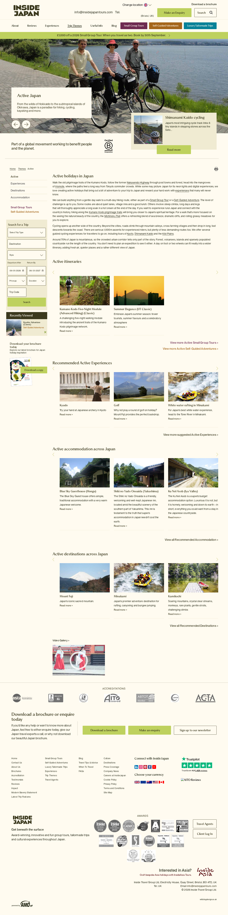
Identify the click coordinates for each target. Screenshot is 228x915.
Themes (22, 169)
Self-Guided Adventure (186, 200)
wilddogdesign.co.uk (208, 899)
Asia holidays (162, 875)
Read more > (66, 331)
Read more (174, 150)
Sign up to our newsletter (195, 730)
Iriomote (59, 186)
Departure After (14, 262)
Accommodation (20, 197)
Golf (116, 405)
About (15, 26)
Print (216, 169)
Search (201, 13)
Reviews (32, 26)
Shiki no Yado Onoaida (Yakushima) (136, 491)
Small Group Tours (134, 25)
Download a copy (33, 370)
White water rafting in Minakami (188, 405)
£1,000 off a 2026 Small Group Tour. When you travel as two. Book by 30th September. (111, 35)
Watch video (79, 660)
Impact (14, 788)
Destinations (18, 190)
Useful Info (96, 26)
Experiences (52, 26)
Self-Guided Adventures (165, 25)
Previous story (53, 272)
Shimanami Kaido (143, 233)
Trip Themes (75, 26)
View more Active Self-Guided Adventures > (190, 348)
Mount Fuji (66, 596)
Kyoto (130, 233)
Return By (31, 262)
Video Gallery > (61, 640)
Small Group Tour (159, 200)
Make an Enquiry (174, 13)
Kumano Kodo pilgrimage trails (105, 212)
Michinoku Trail (112, 216)
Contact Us (16, 762)
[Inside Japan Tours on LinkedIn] (136, 767)
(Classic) (27, 324)
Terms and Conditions (114, 788)
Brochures (16, 771)
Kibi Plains (167, 233)
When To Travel (86, 767)
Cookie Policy (110, 780)
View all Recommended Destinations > (194, 625)
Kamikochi (174, 596)
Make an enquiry (149, 730)
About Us (15, 767)
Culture (107, 758)
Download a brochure (204, 4)
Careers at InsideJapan (115, 775)
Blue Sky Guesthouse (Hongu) (78, 491)
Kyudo (64, 405)
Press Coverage (111, 767)
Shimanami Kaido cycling (184, 117)
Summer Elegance (125, 309)
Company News (111, 771)
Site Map (108, 792)
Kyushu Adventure (31, 322)
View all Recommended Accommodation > (191, 539)
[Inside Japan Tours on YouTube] (154, 767)
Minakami (120, 596)
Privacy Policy (110, 784)
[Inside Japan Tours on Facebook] (150, 767)
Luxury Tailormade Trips (200, 25)
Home (13, 169)
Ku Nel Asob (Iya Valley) (183, 491)
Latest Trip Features (21, 797)
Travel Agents (51, 780)
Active (31, 169)
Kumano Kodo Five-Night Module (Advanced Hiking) (80, 311)
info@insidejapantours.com (93, 12)
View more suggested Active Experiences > (190, 434)
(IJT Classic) (144, 309)
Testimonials (17, 780)
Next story (217, 272)
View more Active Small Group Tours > (194, 342)
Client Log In (205, 834)
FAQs (81, 771)
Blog (114, 26)
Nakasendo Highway (138, 182)
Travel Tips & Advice (88, 762)
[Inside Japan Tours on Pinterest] (145, 767)
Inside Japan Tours (26, 9)
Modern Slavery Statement (24, 792)
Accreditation (17, 775)
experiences (182, 190)
